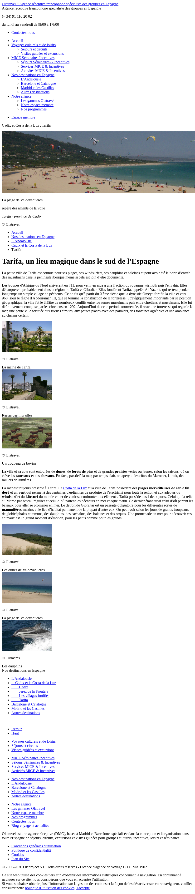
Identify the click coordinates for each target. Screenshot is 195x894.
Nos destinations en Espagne (32, 75)
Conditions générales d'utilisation (36, 846)
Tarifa (19, 700)
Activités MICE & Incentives (43, 71)
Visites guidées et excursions (42, 53)
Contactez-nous (23, 32)
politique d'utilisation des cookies (49, 888)
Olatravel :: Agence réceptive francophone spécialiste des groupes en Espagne (60, 4)
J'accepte (83, 888)
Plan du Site (20, 859)
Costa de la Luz (75, 488)
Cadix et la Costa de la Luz (31, 245)
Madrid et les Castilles (37, 88)
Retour (16, 729)
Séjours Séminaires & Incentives (45, 62)
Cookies (17, 855)
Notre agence (21, 96)
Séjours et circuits (34, 49)
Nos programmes (34, 109)
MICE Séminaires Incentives (32, 58)
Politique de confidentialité (31, 850)
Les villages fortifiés (30, 696)
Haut (15, 733)
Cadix (19, 687)
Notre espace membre (37, 105)
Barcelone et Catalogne (38, 83)
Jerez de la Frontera (29, 691)
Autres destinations (35, 92)
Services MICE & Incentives (42, 66)
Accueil (17, 41)
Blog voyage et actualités (30, 826)
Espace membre (23, 117)
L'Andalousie (31, 79)
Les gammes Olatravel (37, 101)
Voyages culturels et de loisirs (33, 45)
